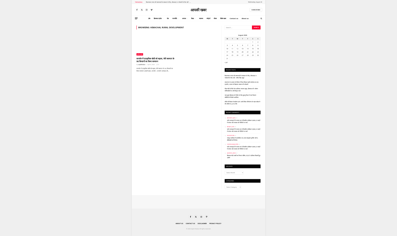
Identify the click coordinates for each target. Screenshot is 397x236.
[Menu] (136, 18)
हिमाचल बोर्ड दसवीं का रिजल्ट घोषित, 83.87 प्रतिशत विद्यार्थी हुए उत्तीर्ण (243, 156)
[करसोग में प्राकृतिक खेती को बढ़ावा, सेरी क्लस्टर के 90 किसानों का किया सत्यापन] (155, 44)
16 (258, 49)
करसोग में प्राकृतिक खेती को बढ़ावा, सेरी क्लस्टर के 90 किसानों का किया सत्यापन (155, 60)
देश (168, 18)
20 (242, 52)
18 (232, 52)
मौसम (215, 18)
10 (227, 49)
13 (242, 49)
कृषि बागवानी (139, 54)
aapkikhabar (141, 64)
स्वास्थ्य (201, 18)
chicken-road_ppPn (232, 144)
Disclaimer (202, 223)
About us (245, 18)
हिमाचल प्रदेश (158, 18)
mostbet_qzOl (231, 118)
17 (227, 52)
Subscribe (256, 10)
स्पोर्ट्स (208, 18)
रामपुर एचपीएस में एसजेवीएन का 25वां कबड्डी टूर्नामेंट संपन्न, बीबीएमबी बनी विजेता (242, 139)
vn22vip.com (230, 135)
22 (253, 52)
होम (149, 18)
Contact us (234, 18)
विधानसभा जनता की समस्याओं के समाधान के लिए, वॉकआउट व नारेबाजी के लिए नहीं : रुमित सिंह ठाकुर (169, 2)
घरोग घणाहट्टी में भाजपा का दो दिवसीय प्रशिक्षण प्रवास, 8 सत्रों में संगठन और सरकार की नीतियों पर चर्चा (243, 121)
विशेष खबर (223, 18)
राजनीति (174, 18)
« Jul (226, 62)
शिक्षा (192, 18)
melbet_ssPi (230, 126)
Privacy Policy (215, 223)
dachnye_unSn (231, 153)
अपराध (184, 18)
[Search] (261, 18)
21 (248, 52)
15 (253, 49)
